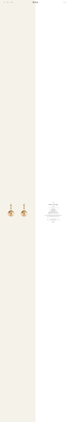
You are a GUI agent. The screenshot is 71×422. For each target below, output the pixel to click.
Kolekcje (11, 2)
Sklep (8, 2)
